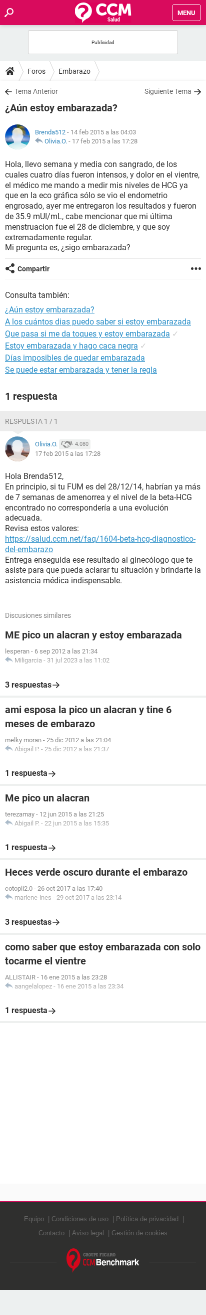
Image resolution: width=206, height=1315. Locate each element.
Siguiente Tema (168, 91)
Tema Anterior (36, 91)
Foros (37, 71)
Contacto (51, 1233)
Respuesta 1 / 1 (31, 421)
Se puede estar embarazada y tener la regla (81, 370)
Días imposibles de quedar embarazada (75, 358)
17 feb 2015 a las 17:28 (105, 141)
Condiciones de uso (80, 1219)
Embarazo (74, 71)
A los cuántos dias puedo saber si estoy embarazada (98, 321)
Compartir (34, 269)
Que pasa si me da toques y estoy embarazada (87, 334)
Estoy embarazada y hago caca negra (71, 346)
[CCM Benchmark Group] (103, 1260)
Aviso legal (88, 1233)
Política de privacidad (147, 1219)
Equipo (34, 1219)
